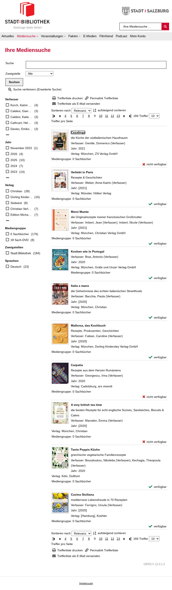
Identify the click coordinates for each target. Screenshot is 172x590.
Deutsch (15, 266)
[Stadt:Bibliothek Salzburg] (27, 15)
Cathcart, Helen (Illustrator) (21, 122)
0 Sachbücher (19, 234)
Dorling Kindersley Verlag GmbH (21, 197)
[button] (27, 37)
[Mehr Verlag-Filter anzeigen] (7, 220)
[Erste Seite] (53, 116)
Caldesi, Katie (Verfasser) (21, 117)
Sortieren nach (61, 110)
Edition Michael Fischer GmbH (21, 214)
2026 (13, 154)
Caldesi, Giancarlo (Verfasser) (21, 111)
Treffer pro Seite (62, 121)
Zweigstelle (12, 73)
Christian (16, 191)
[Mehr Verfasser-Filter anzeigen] (7, 134)
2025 (13, 160)
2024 (13, 166)
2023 (13, 171)
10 (100, 116)
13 (118, 116)
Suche (9, 63)
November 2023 (21, 148)
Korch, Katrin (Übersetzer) (21, 105)
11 (106, 116)
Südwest (16, 203)
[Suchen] (165, 26)
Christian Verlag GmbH (21, 208)
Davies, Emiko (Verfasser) (21, 129)
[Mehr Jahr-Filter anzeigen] (7, 177)
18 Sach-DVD (19, 240)
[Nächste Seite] (124, 116)
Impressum (86, 583)
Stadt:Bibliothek (20, 253)
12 (112, 116)
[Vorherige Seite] (59, 116)
